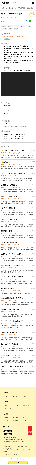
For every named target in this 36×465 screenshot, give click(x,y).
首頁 (2, 8)
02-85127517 (12, 438)
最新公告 (25, 418)
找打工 (5, 396)
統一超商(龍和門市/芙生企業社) (24, 8)
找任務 (15, 396)
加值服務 (15, 406)
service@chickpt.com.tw (15, 439)
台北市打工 (9, 8)
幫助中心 (15, 421)
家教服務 (15, 418)
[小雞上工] (5, 2)
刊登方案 (5, 406)
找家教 (24, 396)
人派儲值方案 (7, 409)
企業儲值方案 (26, 406)
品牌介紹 (5, 418)
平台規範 (5, 421)
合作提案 (25, 421)
